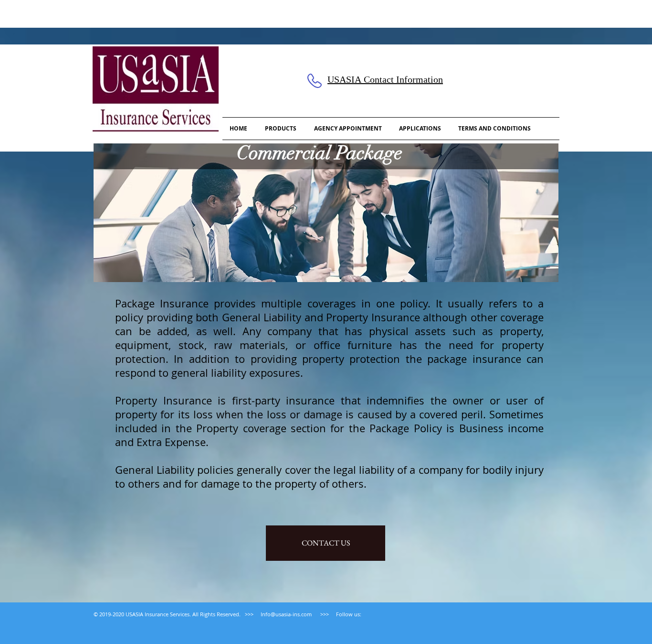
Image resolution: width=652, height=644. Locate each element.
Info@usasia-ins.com (286, 614)
